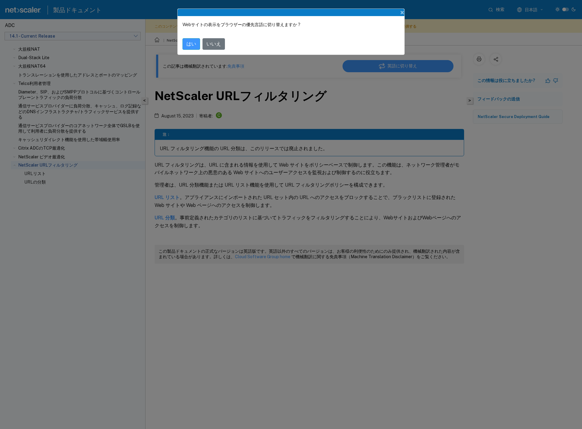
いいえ (213, 44)
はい (191, 44)
